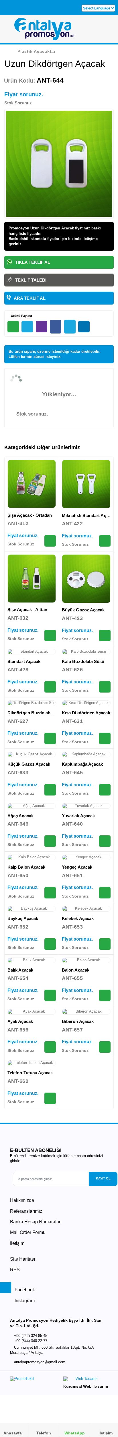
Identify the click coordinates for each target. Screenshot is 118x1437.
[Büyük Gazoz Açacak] (86, 578)
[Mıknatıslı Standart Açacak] (86, 484)
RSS (15, 1269)
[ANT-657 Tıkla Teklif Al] (105, 1047)
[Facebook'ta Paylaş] (55, 327)
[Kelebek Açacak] (86, 909)
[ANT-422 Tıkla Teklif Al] (105, 541)
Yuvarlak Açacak (78, 815)
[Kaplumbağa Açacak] (86, 754)
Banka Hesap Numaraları (36, 1221)
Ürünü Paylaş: (21, 315)
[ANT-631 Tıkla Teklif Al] (105, 738)
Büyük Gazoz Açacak (83, 609)
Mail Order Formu (28, 1232)
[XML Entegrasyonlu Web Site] (33, 1380)
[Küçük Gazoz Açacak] (31, 754)
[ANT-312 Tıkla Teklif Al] (50, 541)
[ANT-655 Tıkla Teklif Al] (105, 995)
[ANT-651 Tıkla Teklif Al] (105, 892)
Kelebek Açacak (78, 918)
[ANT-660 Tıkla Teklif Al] (50, 1098)
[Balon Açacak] (86, 960)
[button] (106, 31)
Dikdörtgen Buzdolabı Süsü (35, 712)
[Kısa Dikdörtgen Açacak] (86, 703)
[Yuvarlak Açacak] (86, 806)
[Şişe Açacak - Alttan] (31, 578)
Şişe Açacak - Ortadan (29, 515)
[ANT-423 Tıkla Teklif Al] (105, 635)
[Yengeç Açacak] (86, 857)
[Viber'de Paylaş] (41, 326)
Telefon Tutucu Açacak (30, 1072)
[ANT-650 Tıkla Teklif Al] (50, 892)
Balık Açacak (20, 970)
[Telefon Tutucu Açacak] (31, 1063)
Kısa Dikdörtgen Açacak (86, 712)
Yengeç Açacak (77, 867)
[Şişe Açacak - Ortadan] (31, 484)
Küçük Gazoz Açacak (28, 764)
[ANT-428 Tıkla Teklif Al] (50, 687)
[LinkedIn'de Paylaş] (84, 326)
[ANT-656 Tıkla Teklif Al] (50, 1047)
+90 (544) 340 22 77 (30, 1341)
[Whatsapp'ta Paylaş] (13, 326)
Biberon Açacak (78, 1021)
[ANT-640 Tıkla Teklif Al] (105, 841)
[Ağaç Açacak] (31, 806)
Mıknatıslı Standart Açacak (88, 515)
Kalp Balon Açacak (26, 867)
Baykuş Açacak (22, 918)
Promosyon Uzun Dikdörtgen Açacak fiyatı (46, 228)
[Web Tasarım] (85, 1380)
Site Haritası (22, 1259)
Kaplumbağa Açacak (82, 764)
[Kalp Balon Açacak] (31, 857)
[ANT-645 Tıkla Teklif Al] (105, 789)
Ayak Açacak (20, 1021)
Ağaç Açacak (20, 815)
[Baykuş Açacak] (31, 909)
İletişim (17, 1243)
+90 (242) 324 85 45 (30, 1335)
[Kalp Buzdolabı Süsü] (86, 652)
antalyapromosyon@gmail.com (39, 1362)
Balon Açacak (75, 970)
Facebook (24, 1289)
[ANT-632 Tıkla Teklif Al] (50, 635)
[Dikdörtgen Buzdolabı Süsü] (31, 703)
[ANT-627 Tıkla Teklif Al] (50, 738)
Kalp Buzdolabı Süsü (83, 661)
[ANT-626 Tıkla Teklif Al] (105, 687)
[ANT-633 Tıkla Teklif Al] (50, 789)
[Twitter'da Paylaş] (70, 327)
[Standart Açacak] (31, 652)
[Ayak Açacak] (31, 1012)
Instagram (24, 1300)
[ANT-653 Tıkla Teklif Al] (105, 944)
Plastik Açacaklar (36, 51)
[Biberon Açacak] (86, 1012)
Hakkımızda (22, 1200)
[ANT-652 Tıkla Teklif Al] (50, 944)
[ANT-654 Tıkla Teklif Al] (50, 995)
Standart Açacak (23, 661)
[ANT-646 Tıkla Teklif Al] (50, 841)
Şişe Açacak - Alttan (27, 609)
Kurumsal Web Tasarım (85, 1386)
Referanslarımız (26, 1211)
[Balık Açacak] (31, 960)
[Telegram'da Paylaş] (27, 326)
